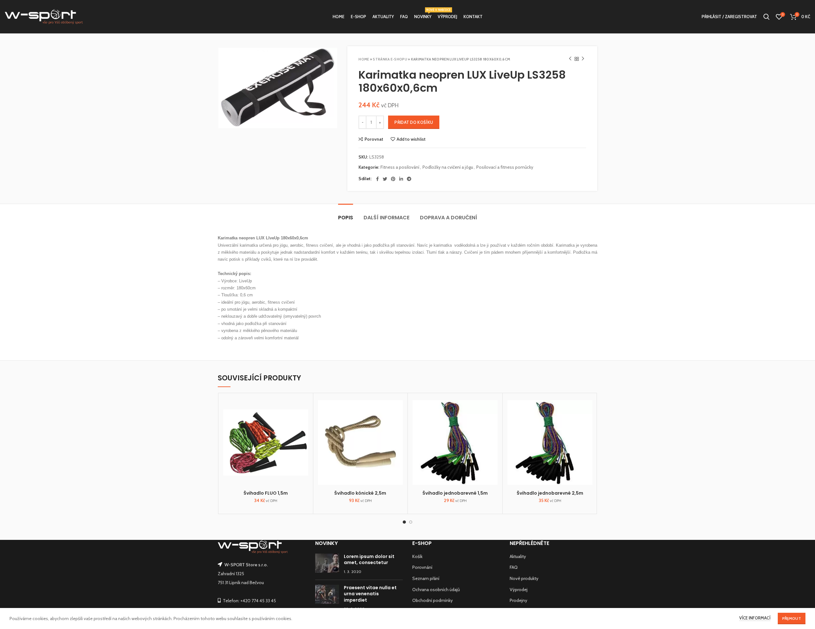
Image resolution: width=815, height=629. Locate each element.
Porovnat (374, 139)
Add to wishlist (411, 139)
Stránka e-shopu (390, 59)
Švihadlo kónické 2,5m (360, 493)
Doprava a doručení (448, 217)
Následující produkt (583, 59)
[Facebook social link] (377, 179)
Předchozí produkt (570, 59)
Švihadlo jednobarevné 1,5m (455, 493)
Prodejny (518, 600)
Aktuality (518, 556)
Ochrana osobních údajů (436, 589)
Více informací (754, 617)
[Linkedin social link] (401, 179)
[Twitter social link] (385, 179)
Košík (417, 556)
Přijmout (791, 618)
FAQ (514, 567)
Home (363, 59)
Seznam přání (425, 578)
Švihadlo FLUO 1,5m (266, 493)
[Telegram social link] (409, 179)
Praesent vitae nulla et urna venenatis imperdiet (370, 593)
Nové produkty (524, 578)
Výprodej (519, 589)
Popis (345, 217)
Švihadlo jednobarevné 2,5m (550, 493)
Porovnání (422, 567)
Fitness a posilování (399, 167)
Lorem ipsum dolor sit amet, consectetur (369, 559)
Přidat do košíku (413, 122)
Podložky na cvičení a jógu (447, 167)
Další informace (386, 217)
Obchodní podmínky (432, 600)
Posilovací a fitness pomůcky (504, 167)
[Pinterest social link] (393, 179)
